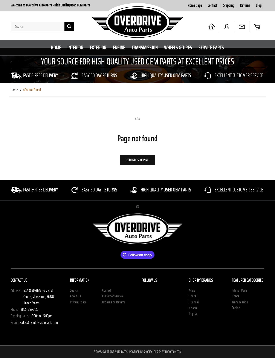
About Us (75, 296)
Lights (235, 296)
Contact (212, 5)
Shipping (228, 5)
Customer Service (112, 296)
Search (74, 291)
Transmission (240, 302)
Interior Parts (240, 291)
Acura (192, 291)
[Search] (69, 26)
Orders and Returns (114, 302)
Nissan (193, 308)
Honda (193, 296)
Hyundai (194, 302)
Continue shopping (137, 160)
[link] (35, 75)
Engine (236, 308)
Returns (245, 5)
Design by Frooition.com (167, 351)
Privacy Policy (78, 302)
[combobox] (42, 26)
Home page (195, 5)
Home (14, 90)
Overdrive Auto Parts (115, 351)
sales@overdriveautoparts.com (39, 323)
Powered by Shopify (140, 351)
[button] (257, 26)
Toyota (193, 314)
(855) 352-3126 (29, 310)
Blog (259, 5)
